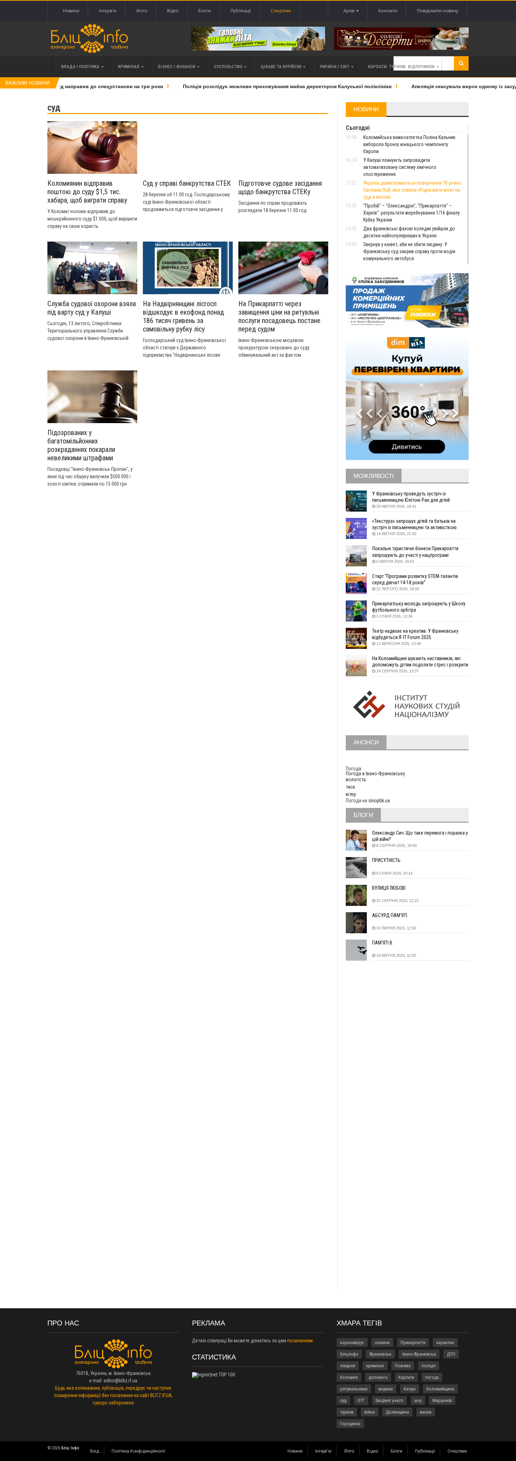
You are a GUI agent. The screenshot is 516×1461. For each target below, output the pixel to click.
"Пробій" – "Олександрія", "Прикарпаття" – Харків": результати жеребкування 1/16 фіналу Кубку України (411, 213)
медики (385, 1388)
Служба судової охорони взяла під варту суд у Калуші (91, 308)
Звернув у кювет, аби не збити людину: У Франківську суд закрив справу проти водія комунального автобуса (409, 251)
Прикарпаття (413, 1342)
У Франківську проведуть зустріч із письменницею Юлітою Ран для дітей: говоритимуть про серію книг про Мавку (414, 497)
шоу (418, 1400)
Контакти (387, 11)
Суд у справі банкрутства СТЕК (187, 183)
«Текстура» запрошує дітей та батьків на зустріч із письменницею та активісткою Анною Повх (414, 524)
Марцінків (442, 1400)
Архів (349, 11)
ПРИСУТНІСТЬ (386, 860)
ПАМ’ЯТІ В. (382, 943)
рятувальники (354, 1388)
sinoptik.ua (379, 800)
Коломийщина (440, 1388)
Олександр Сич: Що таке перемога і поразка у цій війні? (420, 836)
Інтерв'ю (108, 11)
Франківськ (380, 1354)
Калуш (410, 1388)
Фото (141, 11)
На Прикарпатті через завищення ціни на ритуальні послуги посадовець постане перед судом (279, 316)
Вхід (94, 1451)
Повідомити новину (437, 11)
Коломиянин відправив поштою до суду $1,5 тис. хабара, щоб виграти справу (87, 191)
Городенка (350, 1423)
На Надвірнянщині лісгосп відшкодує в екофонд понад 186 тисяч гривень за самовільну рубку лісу (183, 316)
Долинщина (397, 1412)
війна (369, 1412)
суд (343, 1400)
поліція (429, 1365)
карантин (445, 1342)
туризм (346, 1412)
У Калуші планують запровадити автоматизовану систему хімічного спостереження (399, 167)
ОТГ (361, 1400)
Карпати (406, 1377)
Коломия (349, 1377)
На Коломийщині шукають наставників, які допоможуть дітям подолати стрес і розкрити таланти (420, 662)
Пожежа (403, 1365)
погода (432, 1377)
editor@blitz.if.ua (120, 1380)
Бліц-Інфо (349, 1354)
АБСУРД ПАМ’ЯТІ (389, 915)
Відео (173, 11)
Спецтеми (281, 11)
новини (382, 1342)
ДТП (451, 1354)
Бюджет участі (389, 1400)
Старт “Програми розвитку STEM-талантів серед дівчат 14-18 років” (415, 579)
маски (425, 1412)
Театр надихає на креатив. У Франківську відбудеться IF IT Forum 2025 (415, 634)
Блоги (204, 11)
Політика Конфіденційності (138, 1451)
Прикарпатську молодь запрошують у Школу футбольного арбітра (418, 607)
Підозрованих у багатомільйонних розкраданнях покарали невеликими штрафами (81, 445)
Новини (71, 11)
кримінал (375, 1365)
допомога (378, 1377)
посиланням (300, 1340)
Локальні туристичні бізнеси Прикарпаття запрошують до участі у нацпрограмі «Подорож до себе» (415, 552)
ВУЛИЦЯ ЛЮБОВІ (388, 888)
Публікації (241, 11)
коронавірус (352, 1342)
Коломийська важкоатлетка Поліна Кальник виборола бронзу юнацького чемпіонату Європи (409, 144)
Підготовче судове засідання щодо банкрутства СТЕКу (280, 187)
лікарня (347, 1365)
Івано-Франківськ (419, 1354)
